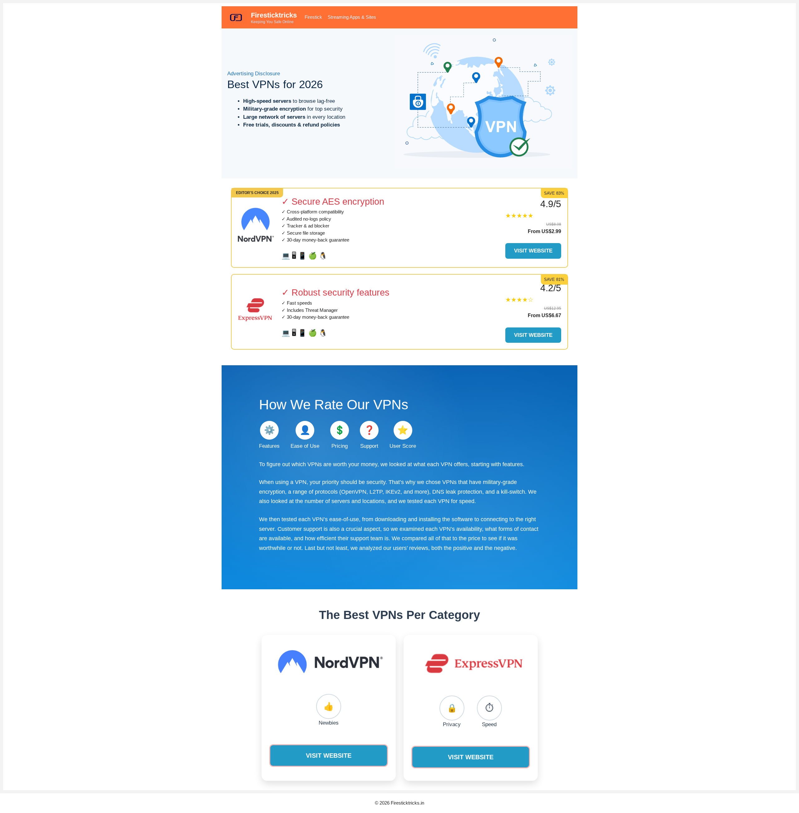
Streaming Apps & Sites (352, 17)
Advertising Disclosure (253, 74)
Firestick (313, 17)
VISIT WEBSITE (328, 755)
